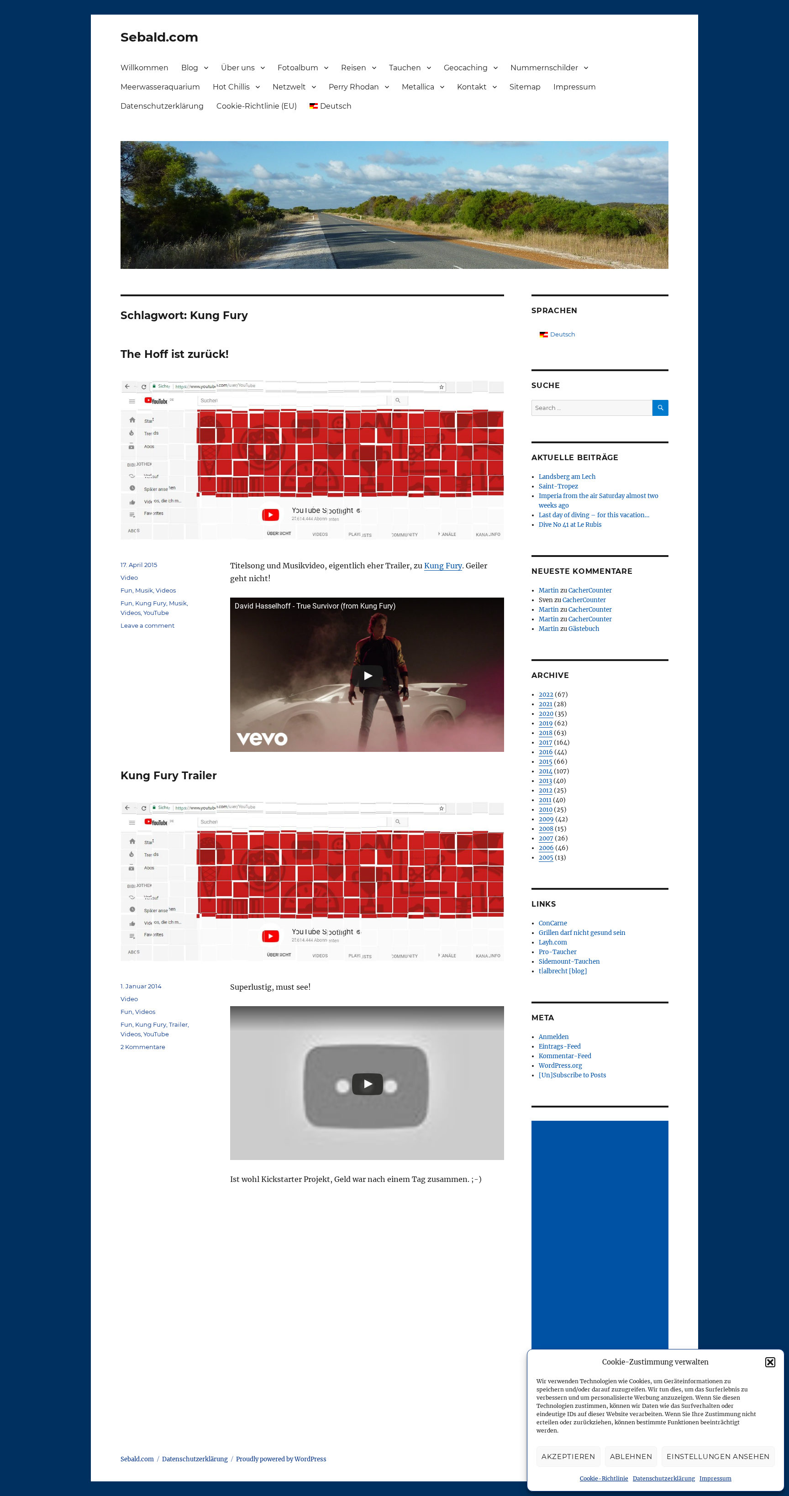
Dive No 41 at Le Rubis (570, 525)
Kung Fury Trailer (169, 775)
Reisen (353, 67)
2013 (545, 781)
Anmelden (554, 1037)
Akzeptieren (568, 1456)
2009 (546, 819)
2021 (545, 704)
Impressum (715, 1478)
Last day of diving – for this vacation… (594, 515)
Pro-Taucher (558, 952)
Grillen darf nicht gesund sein (582, 933)
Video (129, 577)
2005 (546, 857)
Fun (126, 590)
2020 (546, 714)
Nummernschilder (544, 67)
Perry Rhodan (354, 87)
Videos (166, 590)
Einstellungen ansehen (718, 1456)
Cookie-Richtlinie (604, 1478)
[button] (770, 1362)
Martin (549, 590)
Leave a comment (147, 625)
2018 (545, 733)
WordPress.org (560, 1066)
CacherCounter (590, 590)
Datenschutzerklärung (664, 1478)
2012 (545, 790)
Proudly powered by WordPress (281, 1459)
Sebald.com (159, 37)
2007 (546, 838)
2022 (546, 694)
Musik (144, 590)
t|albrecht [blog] (563, 971)
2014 (545, 771)
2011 (545, 800)
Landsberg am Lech (567, 477)
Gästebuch (584, 629)
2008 (546, 829)
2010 (545, 810)
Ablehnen (631, 1456)
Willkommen (144, 67)
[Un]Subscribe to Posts (572, 1075)
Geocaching (466, 67)
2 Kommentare (143, 1046)
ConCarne (553, 923)
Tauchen (405, 67)
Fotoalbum (298, 67)
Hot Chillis (231, 87)
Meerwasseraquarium (160, 87)
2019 (546, 723)
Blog (189, 67)
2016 (546, 752)
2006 (546, 848)
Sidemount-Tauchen (569, 962)
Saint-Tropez (558, 486)
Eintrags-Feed (560, 1046)
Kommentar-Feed (565, 1056)
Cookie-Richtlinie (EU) (256, 106)
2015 (545, 762)
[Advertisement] (601, 1259)
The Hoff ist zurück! (175, 354)
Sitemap (525, 87)
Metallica (418, 87)
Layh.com (553, 942)
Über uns (238, 67)
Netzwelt (289, 87)
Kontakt (472, 87)
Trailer (178, 1024)
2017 (545, 742)
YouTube (156, 612)
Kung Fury (443, 565)
